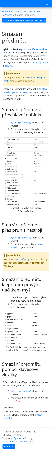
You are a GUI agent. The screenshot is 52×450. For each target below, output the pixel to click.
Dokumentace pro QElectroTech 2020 (21, 11)
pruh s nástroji (21, 259)
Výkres (8, 14)
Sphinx (17, 438)
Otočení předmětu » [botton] (35, 20)
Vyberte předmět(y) (21, 122)
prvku (24, 49)
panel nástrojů (20, 92)
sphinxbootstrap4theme (15, 441)
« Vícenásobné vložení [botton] (13, 20)
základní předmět (40, 62)
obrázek (9, 65)
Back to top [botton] (9, 446)
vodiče (31, 49)
